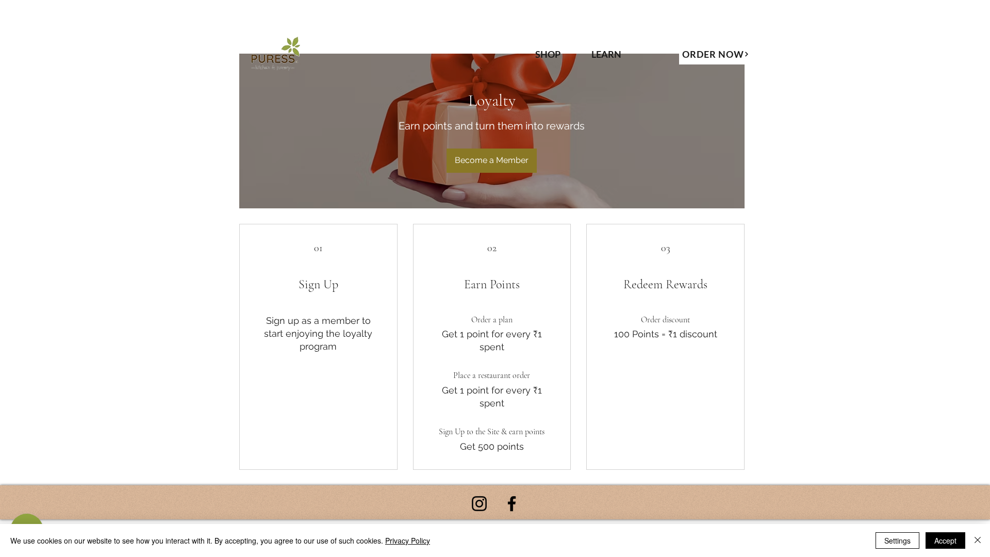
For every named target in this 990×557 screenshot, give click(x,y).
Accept (945, 540)
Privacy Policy (407, 540)
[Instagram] (479, 504)
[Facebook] (512, 504)
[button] (616, 54)
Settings (897, 540)
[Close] (977, 540)
